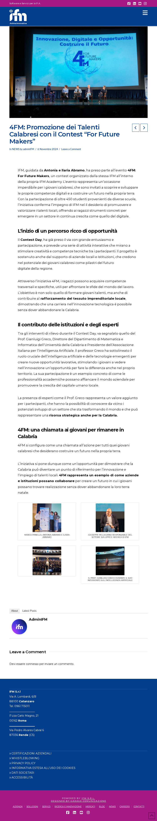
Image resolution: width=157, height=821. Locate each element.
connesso (32, 664)
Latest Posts (29, 610)
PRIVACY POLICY (23, 763)
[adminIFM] (19, 626)
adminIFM (38, 619)
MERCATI (90, 806)
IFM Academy (50, 182)
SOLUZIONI (32, 806)
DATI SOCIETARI (22, 772)
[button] (145, 13)
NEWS (15, 149)
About (14, 610)
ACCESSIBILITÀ (22, 777)
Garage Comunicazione (88, 801)
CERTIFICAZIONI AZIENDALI (31, 753)
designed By (61, 801)
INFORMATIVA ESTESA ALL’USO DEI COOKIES (43, 768)
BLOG (102, 806)
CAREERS (125, 806)
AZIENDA (18, 806)
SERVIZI (46, 806)
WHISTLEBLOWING (25, 758)
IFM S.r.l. (88, 798)
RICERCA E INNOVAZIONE (68, 806)
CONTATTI (139, 806)
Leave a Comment (71, 149)
